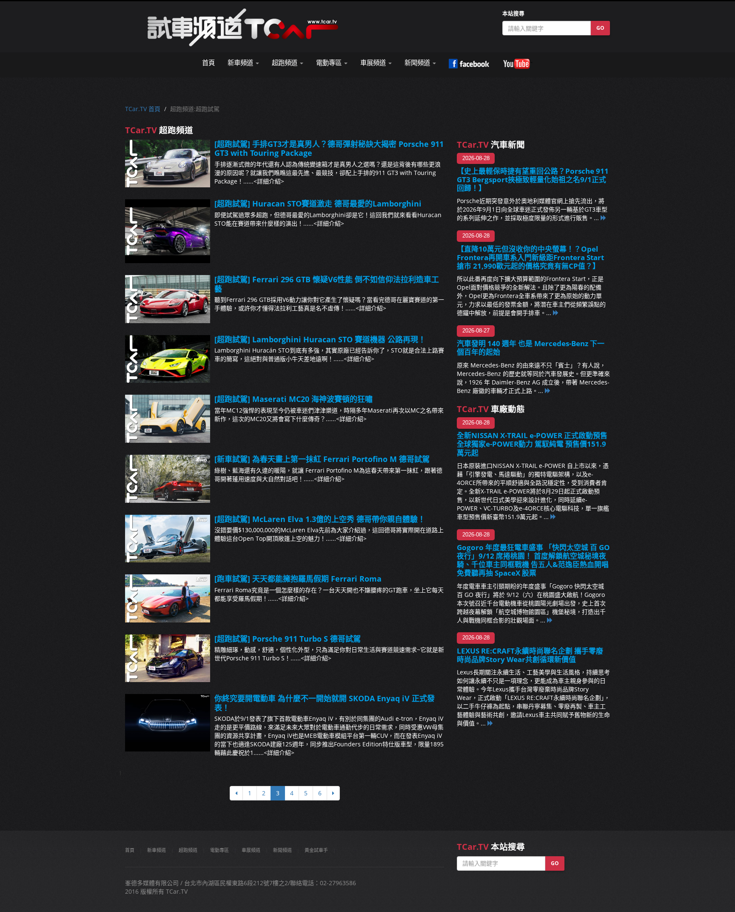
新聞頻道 (282, 850)
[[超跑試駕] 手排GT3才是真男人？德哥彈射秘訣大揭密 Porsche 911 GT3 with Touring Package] (167, 164)
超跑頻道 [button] (285, 62)
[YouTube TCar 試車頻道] (518, 63)
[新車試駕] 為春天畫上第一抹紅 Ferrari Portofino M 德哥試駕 (322, 459)
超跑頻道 (188, 850)
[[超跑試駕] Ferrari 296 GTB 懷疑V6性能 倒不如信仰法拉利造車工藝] (167, 299)
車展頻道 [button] (373, 62)
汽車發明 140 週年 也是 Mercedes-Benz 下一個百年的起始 (530, 347)
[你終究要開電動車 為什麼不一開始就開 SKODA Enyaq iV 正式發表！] (167, 722)
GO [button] (600, 28)
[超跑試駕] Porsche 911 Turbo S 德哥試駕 (287, 639)
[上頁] (236, 793)
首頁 (208, 62)
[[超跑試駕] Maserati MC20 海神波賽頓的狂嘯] (167, 419)
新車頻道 (156, 850)
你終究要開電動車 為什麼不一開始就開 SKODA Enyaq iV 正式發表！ (324, 703)
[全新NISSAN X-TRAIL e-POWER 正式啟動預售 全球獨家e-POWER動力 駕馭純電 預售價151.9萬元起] (553, 517)
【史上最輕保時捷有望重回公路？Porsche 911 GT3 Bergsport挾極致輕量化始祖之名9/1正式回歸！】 (533, 179)
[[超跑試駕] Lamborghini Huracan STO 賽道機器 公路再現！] (167, 359)
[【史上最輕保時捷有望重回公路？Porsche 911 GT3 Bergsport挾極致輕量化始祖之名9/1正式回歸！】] (604, 218)
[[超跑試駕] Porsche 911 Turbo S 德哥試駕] (167, 658)
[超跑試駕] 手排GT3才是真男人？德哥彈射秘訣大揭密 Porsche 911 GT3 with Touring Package (329, 148)
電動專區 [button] (329, 62)
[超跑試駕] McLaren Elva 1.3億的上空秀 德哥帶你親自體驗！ (319, 519)
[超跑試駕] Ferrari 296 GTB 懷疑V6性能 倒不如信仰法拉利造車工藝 (326, 284)
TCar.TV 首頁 (142, 109)
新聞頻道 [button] (418, 62)
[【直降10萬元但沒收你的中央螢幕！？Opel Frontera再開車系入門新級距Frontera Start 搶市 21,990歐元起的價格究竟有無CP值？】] (556, 313)
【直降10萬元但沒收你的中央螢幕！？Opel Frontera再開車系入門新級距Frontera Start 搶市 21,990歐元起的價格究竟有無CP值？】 (530, 257)
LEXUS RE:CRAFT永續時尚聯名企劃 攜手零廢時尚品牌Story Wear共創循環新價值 (530, 655)
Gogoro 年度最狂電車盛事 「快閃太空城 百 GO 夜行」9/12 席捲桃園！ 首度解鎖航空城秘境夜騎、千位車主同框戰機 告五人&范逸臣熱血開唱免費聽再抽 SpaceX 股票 (533, 560)
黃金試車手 (316, 850)
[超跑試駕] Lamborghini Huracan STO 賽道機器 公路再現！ (320, 339)
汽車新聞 (491, 144)
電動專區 (219, 850)
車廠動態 (491, 409)
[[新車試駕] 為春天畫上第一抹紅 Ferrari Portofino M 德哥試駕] (167, 479)
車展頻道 (251, 850)
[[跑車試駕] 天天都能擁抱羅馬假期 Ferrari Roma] (167, 598)
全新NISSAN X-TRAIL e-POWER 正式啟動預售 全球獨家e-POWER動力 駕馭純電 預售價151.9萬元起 (532, 443)
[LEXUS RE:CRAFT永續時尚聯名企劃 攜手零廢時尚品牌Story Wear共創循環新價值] (490, 723)
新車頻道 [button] (241, 62)
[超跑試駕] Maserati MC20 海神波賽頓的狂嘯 (293, 399)
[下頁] (333, 793)
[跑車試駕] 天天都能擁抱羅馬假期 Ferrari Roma (298, 579)
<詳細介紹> (269, 181)
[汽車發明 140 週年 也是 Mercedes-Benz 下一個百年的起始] (548, 391)
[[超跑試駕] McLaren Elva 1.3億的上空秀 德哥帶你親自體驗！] (167, 539)
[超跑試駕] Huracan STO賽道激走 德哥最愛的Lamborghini (318, 203)
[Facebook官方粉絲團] (469, 63)
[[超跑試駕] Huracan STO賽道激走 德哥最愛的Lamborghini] (167, 231)
